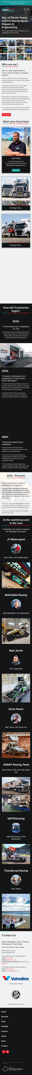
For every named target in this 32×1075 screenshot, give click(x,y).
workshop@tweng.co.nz (12, 971)
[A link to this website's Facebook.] (3, 1051)
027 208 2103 (10, 969)
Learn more (21, 3)
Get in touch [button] (6, 114)
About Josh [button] (16, 170)
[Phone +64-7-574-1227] (28, 9)
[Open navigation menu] (25, 9)
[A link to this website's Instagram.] (7, 1051)
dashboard (13, 1062)
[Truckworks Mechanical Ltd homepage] (12, 9)
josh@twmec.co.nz (11, 960)
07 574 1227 (9, 958)
